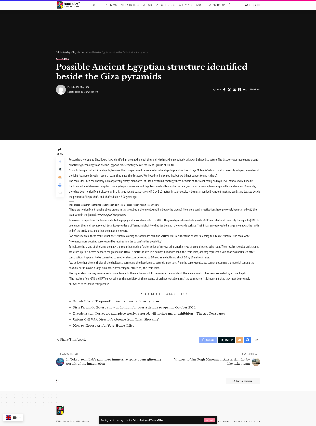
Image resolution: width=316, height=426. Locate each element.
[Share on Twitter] (229, 89)
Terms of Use (156, 420)
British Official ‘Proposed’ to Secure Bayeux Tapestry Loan (116, 301)
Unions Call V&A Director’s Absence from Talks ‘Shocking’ (116, 319)
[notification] (236, 5)
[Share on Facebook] (224, 89)
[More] (244, 89)
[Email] (234, 89)
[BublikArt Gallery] (70, 5)
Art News (62, 58)
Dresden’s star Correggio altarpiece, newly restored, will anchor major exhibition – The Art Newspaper (149, 313)
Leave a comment (244, 381)
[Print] (239, 89)
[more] (229, 5)
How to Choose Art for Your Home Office (103, 325)
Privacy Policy (139, 420)
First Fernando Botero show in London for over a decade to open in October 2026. (134, 307)
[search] (241, 5)
